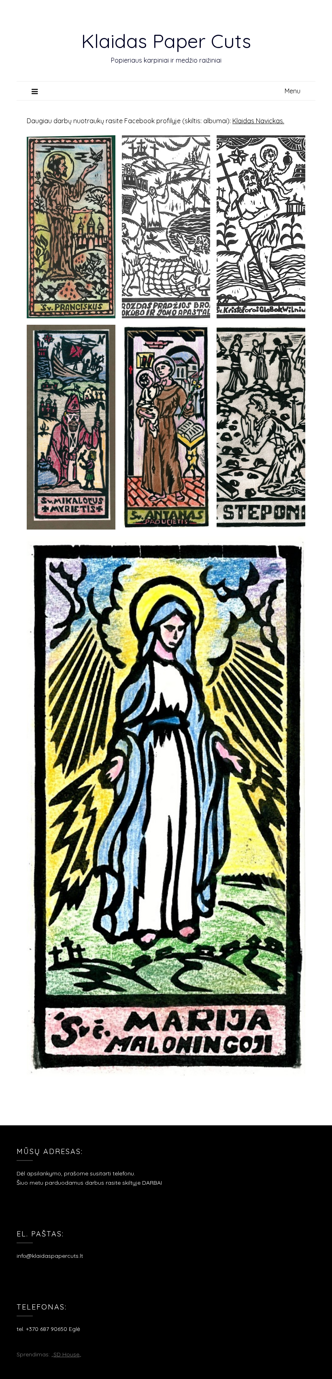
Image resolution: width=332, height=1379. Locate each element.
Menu (292, 91)
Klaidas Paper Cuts (166, 41)
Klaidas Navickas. (258, 121)
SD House (66, 1354)
